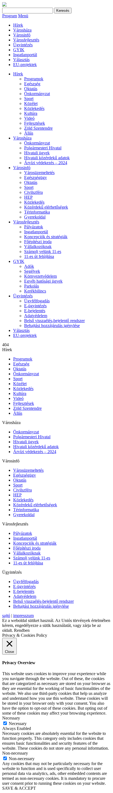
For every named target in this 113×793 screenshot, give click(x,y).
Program (9, 15)
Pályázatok (33, 226)
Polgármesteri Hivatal (42, 148)
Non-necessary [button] (15, 753)
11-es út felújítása (39, 256)
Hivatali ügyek (37, 152)
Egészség (32, 83)
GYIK (18, 49)
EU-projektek (25, 64)
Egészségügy (35, 177)
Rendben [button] (22, 630)
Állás (28, 133)
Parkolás (31, 286)
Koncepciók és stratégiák (45, 236)
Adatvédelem (35, 315)
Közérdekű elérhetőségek (46, 207)
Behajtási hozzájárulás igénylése (52, 325)
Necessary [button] (11, 718)
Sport (28, 98)
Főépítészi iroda (38, 241)
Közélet (31, 103)
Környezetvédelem (40, 276)
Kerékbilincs (35, 291)
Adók (29, 266)
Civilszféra (33, 192)
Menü (23, 15)
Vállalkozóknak (38, 246)
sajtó (6, 615)
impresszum (23, 615)
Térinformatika (37, 212)
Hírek (18, 25)
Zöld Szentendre (38, 128)
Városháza (22, 30)
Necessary (18, 723)
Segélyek (32, 271)
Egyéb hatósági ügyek (43, 281)
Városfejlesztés (26, 40)
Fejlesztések (34, 123)
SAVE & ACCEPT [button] (19, 788)
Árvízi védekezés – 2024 (45, 162)
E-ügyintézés (35, 305)
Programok (33, 78)
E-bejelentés (34, 310)
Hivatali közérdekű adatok (47, 157)
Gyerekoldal (35, 217)
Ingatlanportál (25, 54)
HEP (28, 197)
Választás (21, 59)
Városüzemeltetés (39, 172)
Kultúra (30, 113)
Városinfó (21, 35)
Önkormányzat (37, 93)
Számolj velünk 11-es (42, 251)
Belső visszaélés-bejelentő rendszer (54, 320)
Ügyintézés (23, 44)
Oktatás (30, 88)
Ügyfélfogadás (37, 301)
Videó (29, 118)
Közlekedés (34, 108)
